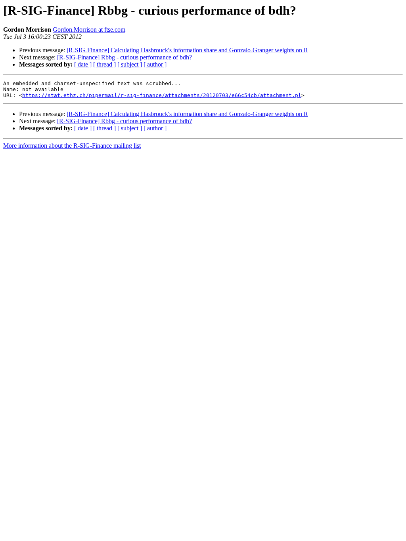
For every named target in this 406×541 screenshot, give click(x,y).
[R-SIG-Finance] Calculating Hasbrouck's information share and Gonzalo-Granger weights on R (187, 50)
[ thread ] (104, 64)
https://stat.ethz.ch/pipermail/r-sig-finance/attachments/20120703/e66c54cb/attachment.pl (161, 95)
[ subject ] (129, 64)
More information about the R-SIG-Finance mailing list (72, 145)
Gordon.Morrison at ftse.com (89, 29)
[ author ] (155, 64)
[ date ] (83, 64)
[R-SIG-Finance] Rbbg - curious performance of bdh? (124, 57)
